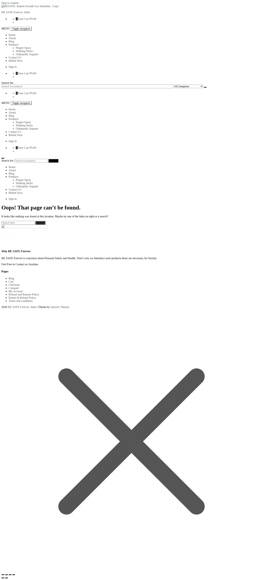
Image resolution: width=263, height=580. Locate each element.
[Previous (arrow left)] (2, 577)
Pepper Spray (23, 47)
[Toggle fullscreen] (10, 574)
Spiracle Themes (59, 306)
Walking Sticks (24, 51)
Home (12, 34)
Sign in (13, 66)
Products (13, 44)
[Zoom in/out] (13, 574)
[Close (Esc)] (2, 574)
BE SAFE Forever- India (15, 12)
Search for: (7, 82)
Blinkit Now (16, 60)
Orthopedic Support (27, 54)
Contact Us (15, 57)
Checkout (14, 284)
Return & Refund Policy (22, 297)
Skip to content (9, 2)
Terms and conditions (21, 300)
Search (205, 87)
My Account (16, 291)
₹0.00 (33, 18)
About (12, 38)
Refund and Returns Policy (24, 294)
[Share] (6, 574)
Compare (14, 288)
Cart (11, 281)
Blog (11, 41)
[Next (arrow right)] (6, 577)
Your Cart (23, 18)
